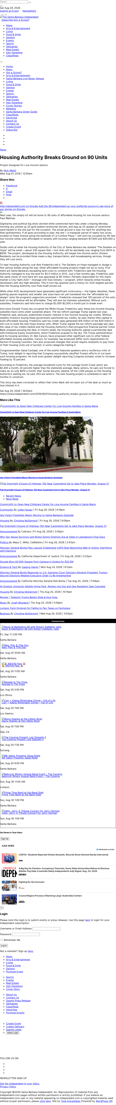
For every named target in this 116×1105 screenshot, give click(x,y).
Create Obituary (15, 1026)
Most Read (12, 498)
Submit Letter (14, 1029)
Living (9, 31)
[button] (58, 858)
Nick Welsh (10, 170)
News (9, 25)
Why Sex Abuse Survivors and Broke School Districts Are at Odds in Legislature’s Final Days (52, 536)
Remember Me (11, 939)
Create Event (13, 126)
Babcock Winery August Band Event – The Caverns (31, 776)
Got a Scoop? (21, 19)
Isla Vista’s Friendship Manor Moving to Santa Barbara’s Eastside (31, 477)
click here (45, 1101)
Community (7, 509)
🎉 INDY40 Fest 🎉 (12, 665)
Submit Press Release (18, 1000)
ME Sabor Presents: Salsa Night (20, 757)
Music (3, 602)
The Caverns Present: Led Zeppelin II (23, 739)
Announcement (9, 531)
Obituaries (12, 46)
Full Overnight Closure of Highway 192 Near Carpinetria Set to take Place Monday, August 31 (45, 490)
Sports (10, 43)
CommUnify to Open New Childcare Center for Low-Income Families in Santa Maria (40, 412)
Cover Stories (14, 105)
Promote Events (15, 1012)
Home (9, 66)
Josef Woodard (20, 602)
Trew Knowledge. (71, 1101)
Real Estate (12, 49)
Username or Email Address (16, 928)
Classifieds (12, 55)
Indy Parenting (14, 52)
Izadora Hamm (30, 567)
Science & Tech (9, 567)
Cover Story (13, 989)
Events (10, 40)
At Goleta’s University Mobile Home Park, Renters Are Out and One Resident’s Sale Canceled (52, 586)
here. (30, 951)
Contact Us (12, 123)
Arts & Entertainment (18, 28)
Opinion (10, 37)
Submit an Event (9, 10)
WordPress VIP (104, 1101)
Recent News (13, 495)
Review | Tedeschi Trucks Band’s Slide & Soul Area (29, 597)
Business (5, 613)
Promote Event (14, 971)
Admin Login (12, 1033)
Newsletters (29, 10)
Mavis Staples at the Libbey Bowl (21, 720)
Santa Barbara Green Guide (21, 111)
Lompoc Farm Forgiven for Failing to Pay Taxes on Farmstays (35, 608)
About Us (11, 120)
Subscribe (8, 19)
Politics (4, 542)
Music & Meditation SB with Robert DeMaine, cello (30, 628)
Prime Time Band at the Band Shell (21, 794)
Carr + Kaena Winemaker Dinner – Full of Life (27, 702)
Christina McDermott (26, 520)
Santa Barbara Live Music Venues (25, 78)
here (87, 920)
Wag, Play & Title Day (14, 647)
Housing (5, 520)
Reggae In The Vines (13, 684)
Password (5, 934)
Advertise (11, 117)
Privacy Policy (8, 1086)
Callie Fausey (25, 509)
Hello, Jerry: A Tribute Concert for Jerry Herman (29, 813)
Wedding (11, 108)
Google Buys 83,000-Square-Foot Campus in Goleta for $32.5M (36, 561)
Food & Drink (13, 34)
